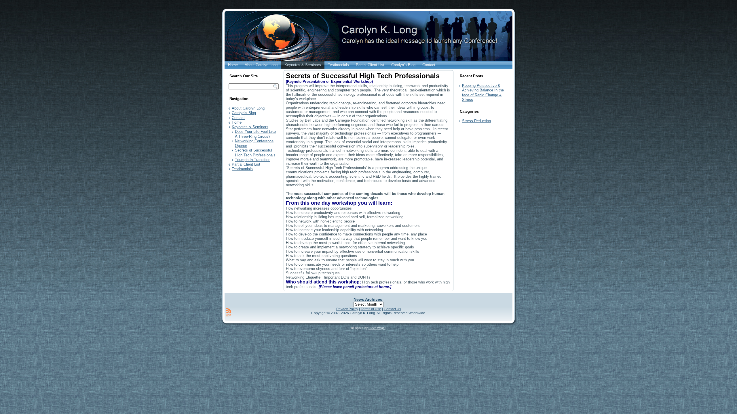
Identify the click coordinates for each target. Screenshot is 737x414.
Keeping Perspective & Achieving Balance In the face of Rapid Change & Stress (483, 92)
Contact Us (392, 309)
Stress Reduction (476, 121)
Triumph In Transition (252, 160)
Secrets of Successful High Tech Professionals (255, 152)
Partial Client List (370, 65)
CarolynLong (353, 47)
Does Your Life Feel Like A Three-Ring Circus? (255, 133)
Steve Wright (376, 327)
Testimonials (338, 65)
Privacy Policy (347, 309)
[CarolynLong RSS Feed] (228, 312)
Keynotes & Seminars (302, 65)
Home (233, 65)
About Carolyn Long (261, 65)
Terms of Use (371, 309)
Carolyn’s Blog (403, 65)
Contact (428, 65)
